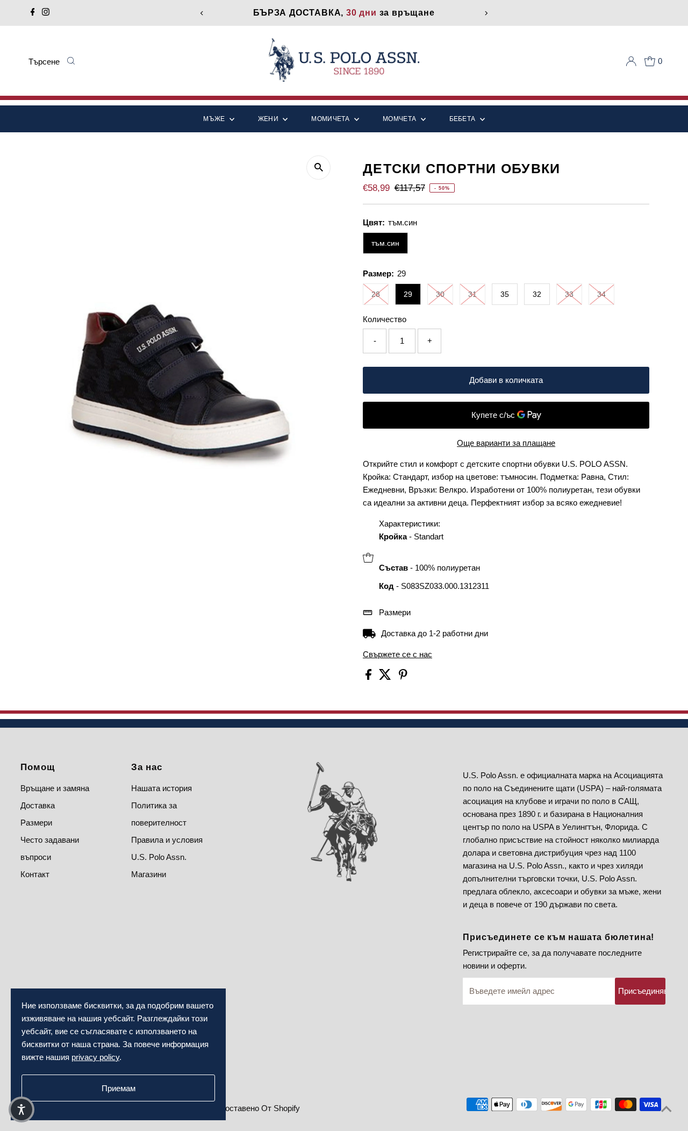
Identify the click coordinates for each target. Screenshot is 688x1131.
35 (504, 294)
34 (601, 294)
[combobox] (44, 61)
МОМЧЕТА (400, 119)
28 (375, 294)
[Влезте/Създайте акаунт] (631, 61)
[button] (21, 1109)
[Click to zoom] (318, 167)
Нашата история (161, 788)
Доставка (37, 805)
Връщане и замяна (54, 788)
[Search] (70, 61)
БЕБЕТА (463, 119)
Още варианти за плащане (506, 442)
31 (472, 294)
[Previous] (202, 13)
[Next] (486, 13)
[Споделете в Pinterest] (403, 676)
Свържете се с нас (397, 654)
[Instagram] (45, 13)
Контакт (34, 874)
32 (537, 294)
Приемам (118, 1088)
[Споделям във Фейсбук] (370, 676)
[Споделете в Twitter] (386, 676)
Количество (384, 319)
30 (440, 294)
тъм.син (385, 243)
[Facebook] (33, 13)
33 (569, 294)
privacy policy (95, 1057)
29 (408, 294)
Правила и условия (167, 839)
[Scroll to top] (666, 1109)
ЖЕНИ (269, 119)
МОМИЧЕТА (331, 119)
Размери (395, 612)
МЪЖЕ (215, 119)
